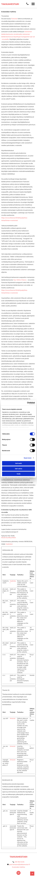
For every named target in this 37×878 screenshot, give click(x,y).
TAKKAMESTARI (18, 856)
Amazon (12, 718)
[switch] (32, 439)
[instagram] (18, 873)
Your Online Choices (19, 280)
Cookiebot (9, 544)
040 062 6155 (19, 862)
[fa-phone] (27, 5)
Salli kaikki (18, 463)
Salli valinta (18, 468)
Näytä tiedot (27, 458)
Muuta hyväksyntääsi (8, 537)
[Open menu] (33, 4)
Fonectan (14, 18)
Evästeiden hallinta (18, 867)
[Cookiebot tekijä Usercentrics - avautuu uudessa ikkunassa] (27, 403)
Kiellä (18, 474)
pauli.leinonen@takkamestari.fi (19, 864)
